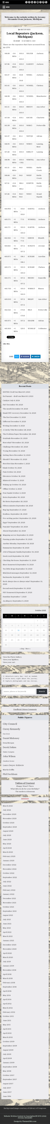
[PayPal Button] (43, 2)
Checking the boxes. (11, 560)
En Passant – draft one (12, 396)
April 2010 (7, 1033)
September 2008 (10, 1067)
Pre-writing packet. (11, 518)
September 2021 (10, 911)
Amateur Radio (25, 29)
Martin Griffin (8, 770)
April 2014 (7, 999)
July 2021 (7, 919)
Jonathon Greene (8, 761)
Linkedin (36, 356)
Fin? (4, 405)
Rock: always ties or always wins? (16, 581)
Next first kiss (8, 464)
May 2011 (7, 1025)
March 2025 (8, 806)
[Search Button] (46, 2)
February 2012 (9, 1012)
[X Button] (26, 2)
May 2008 (7, 1071)
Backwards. (7, 577)
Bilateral (6, 480)
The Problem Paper (11, 434)
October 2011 (8, 1016)
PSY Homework (9, 592)
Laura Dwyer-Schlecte (13, 765)
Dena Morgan (8, 743)
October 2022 (8, 873)
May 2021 (7, 928)
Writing (6, 426)
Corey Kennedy (11, 729)
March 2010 (8, 1037)
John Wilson (9, 756)
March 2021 (8, 936)
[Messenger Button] (38, 2)
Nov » (28, 649)
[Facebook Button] (29, 2)
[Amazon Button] (40, 2)
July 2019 (7, 962)
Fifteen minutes (9, 506)
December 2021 (9, 898)
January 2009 (8, 1063)
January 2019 (8, 966)
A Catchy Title (8, 430)
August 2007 (8, 1084)
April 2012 (7, 1004)
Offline (5, 489)
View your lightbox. (11, 660)
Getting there (8, 455)
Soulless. (6, 514)
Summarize (7, 548)
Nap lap (6, 510)
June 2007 (7, 1092)
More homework (10, 565)
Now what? (7, 443)
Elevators (7, 476)
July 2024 (7, 810)
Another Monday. (10, 544)
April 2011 (7, 1029)
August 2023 (8, 831)
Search (42, 691)
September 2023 (10, 827)
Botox (5, 497)
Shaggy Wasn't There (25, 786)
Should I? (6, 459)
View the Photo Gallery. (12, 657)
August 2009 (8, 1050)
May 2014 (7, 995)
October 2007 (8, 1075)
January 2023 (8, 861)
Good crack (7, 556)
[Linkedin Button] (32, 2)
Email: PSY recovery (11, 413)
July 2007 (7, 1088)
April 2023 (7, 848)
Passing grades (9, 539)
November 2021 (9, 903)
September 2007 (10, 1079)
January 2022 (8, 894)
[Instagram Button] (35, 2)
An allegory (7, 601)
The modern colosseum (25, 791)
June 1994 (7, 1096)
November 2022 (9, 869)
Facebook (26, 356)
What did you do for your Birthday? (25, 789)
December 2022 (9, 865)
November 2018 (9, 970)
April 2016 (7, 991)
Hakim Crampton (8, 752)
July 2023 (7, 835)
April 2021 (7, 932)
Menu (7, 2)
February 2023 (9, 856)
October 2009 (8, 1042)
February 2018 (9, 983)
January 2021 (8, 941)
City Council (10, 724)
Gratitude (7, 438)
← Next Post (25, 373)
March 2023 (8, 852)
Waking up (7, 485)
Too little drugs (9, 569)
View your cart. (9, 662)
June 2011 (7, 1020)
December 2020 (9, 945)
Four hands (7, 493)
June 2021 (7, 924)
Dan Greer (6, 734)
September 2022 (10, 877)
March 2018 (8, 978)
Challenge (7, 447)
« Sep (22, 649)
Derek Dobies (9, 747)
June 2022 (7, 886)
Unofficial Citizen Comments (25, 709)
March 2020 (8, 957)
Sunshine (6, 597)
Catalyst (6, 400)
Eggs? (5, 522)
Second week (8, 588)
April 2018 (7, 974)
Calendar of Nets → (25, 369)
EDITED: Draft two (10, 392)
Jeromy (17, 41)
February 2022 (9, 890)
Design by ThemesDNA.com (25, 1121)
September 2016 (10, 987)
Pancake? (7, 527)
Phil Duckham (10, 774)
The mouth (7, 409)
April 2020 (7, 953)
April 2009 (7, 1058)
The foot (6, 417)
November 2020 (10, 949)
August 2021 (8, 915)
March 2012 (8, 1008)
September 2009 (10, 1046)
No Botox (6, 501)
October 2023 (8, 823)
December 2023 (9, 814)
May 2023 (7, 844)
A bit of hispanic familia (12, 552)
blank (5, 468)
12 (18, 630)
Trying (5, 451)
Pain (4, 472)
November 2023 (9, 818)
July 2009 (7, 1054)
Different (6, 421)
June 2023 (7, 839)
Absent (6, 531)
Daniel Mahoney (11, 738)
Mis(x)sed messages (11, 573)
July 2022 (7, 882)
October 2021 (8, 907)
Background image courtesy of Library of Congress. (25, 1108)
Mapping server (9, 535)
